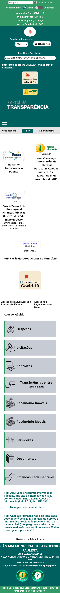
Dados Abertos (42, 43)
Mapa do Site (45, 2)
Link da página (47, 130)
